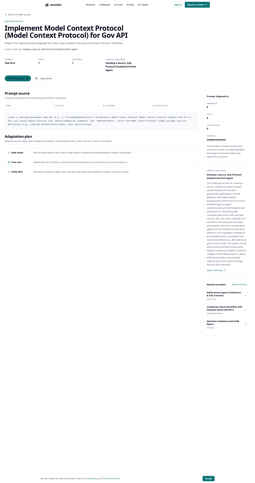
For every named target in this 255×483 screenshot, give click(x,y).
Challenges (104, 4)
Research (90, 4)
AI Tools (118, 4)
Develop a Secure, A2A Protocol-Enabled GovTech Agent (50, 49)
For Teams (143, 4)
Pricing (130, 4)
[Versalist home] (53, 4)
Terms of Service (111, 478)
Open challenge (215, 270)
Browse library (239, 284)
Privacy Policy (91, 478)
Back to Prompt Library (19, 14)
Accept (208, 478)
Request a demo (195, 4)
